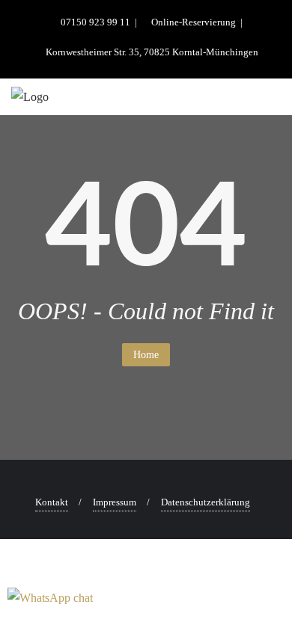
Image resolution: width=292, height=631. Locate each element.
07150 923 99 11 (95, 22)
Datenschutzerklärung (205, 502)
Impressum (114, 502)
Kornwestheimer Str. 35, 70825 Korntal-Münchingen (150, 52)
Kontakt (51, 502)
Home (146, 354)
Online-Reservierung (193, 22)
